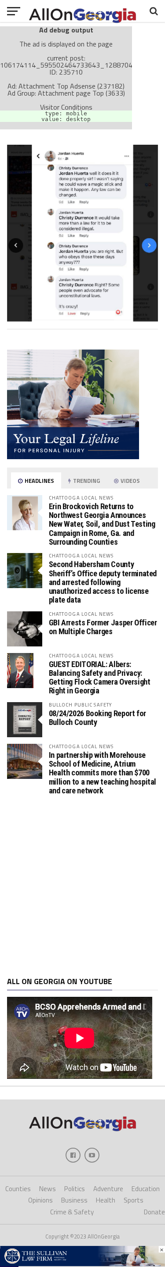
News (47, 1189)
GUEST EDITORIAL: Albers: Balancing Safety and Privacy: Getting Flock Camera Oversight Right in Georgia (99, 678)
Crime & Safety (72, 1212)
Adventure (108, 1189)
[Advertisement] (82, 886)
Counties (18, 1189)
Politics (74, 1189)
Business (74, 1200)
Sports (133, 1200)
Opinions (40, 1200)
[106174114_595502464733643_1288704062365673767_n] (82, 319)
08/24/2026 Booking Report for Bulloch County (97, 718)
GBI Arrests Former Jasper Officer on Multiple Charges (103, 627)
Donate (154, 1212)
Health (105, 1200)
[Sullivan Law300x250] (73, 456)
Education (146, 1189)
